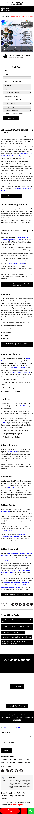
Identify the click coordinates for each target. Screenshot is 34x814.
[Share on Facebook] (12, 604)
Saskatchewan (12, 452)
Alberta (22, 406)
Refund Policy (22, 793)
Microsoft (13, 372)
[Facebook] (2, 770)
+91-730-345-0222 (20, 585)
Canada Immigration (8, 756)
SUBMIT (11, 118)
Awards (13, 763)
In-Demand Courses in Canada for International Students (13, 642)
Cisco (3, 423)
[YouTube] (16, 770)
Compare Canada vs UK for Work (13, 632)
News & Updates (24, 763)
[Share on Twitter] (16, 604)
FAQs (9, 766)
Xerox (16, 570)
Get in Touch (10, 810)
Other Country (24, 759)
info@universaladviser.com (11, 587)
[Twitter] (11, 770)
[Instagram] (7, 770)
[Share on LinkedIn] (20, 604)
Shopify (22, 368)
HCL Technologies (7, 572)
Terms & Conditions (8, 793)
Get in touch (11, 717)
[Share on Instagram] (27, 604)
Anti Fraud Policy (7, 796)
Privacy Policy (20, 796)
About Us (4, 763)
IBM (12, 570)
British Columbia (24, 372)
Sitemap (4, 798)
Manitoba (11, 488)
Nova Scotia (5, 511)
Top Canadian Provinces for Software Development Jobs (22, 16)
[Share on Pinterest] (24, 604)
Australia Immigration (8, 759)
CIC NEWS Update (16, 805)
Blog (7, 16)
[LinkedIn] (21, 770)
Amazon (14, 368)
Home (3, 16)
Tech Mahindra (24, 570)
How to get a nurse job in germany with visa (16, 637)
